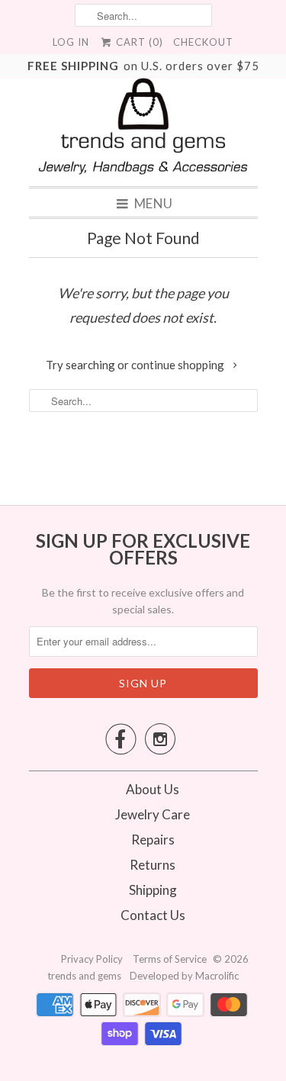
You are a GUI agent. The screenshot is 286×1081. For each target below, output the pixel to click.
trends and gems (84, 976)
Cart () (138, 42)
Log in (71, 42)
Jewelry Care (152, 814)
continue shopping (179, 365)
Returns (152, 865)
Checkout (203, 42)
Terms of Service (171, 959)
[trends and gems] (143, 126)
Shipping (153, 890)
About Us (152, 789)
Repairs (153, 840)
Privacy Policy (93, 959)
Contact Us (153, 915)
